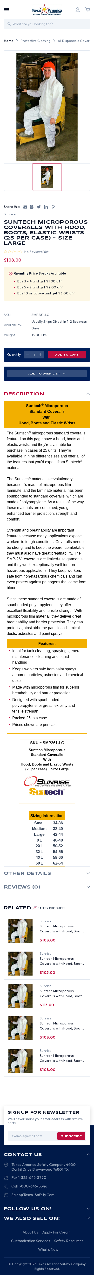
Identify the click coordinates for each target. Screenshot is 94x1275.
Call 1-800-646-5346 (29, 1186)
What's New (48, 1249)
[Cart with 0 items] (87, 9)
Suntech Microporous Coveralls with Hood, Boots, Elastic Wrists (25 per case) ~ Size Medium (62, 1026)
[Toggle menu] (6, 9)
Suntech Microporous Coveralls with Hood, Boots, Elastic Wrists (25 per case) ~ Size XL (62, 1058)
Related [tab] (35, 908)
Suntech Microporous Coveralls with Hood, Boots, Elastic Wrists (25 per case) (62, 929)
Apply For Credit (56, 1232)
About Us (30, 1232)
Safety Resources (68, 1240)
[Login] (78, 9)
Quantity (14, 354)
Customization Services (30, 1240)
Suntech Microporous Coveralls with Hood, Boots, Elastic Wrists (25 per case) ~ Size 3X (62, 994)
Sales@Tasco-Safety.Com (32, 1194)
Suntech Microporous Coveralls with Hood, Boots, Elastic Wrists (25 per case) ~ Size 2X (62, 961)
